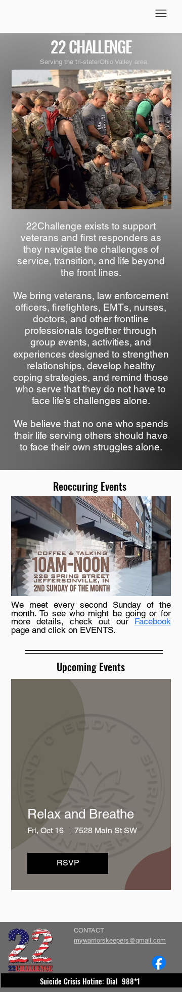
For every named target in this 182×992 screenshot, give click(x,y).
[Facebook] (159, 963)
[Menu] (161, 13)
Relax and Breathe (80, 814)
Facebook (152, 621)
